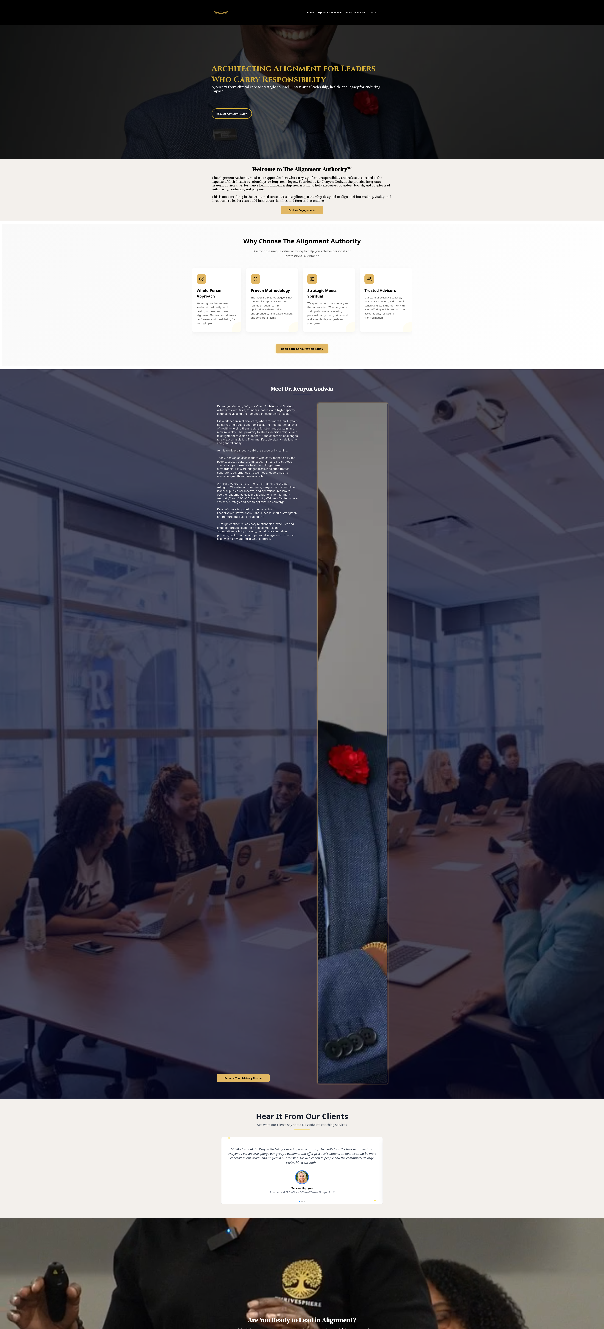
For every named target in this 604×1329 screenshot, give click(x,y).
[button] (299, 1201)
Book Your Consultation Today (302, 349)
